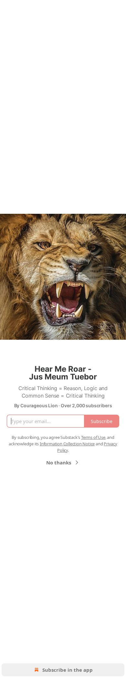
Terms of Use (93, 437)
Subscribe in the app (67, 670)
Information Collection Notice (67, 444)
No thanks (58, 462)
